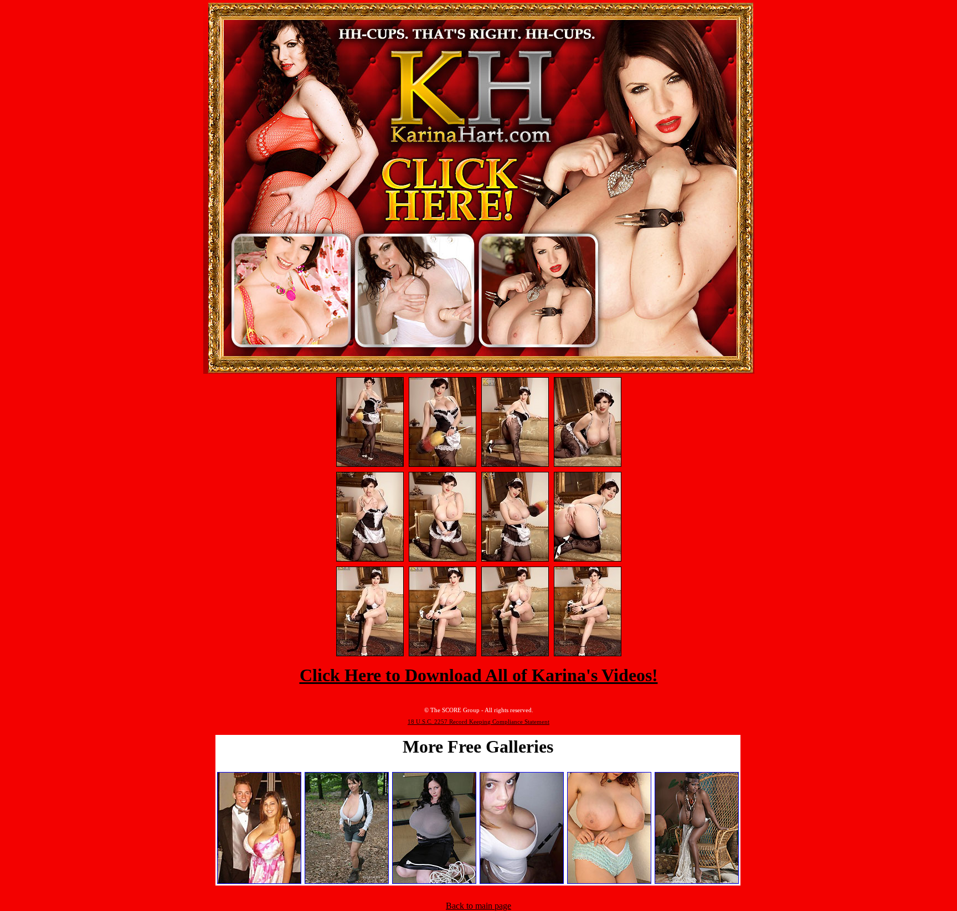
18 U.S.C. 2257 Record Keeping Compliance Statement (478, 722)
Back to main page (478, 905)
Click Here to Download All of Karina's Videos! (479, 675)
